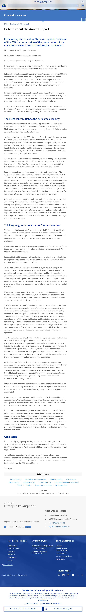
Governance (71, 479)
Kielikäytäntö (60, 559)
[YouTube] (73, 575)
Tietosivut (11, 551)
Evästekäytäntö (61, 553)
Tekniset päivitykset (39, 548)
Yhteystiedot (12, 557)
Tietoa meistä (12, 545)
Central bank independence (35, 479)
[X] (59, 575)
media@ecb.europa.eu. (61, 527)
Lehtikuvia (11, 554)
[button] (82, 2)
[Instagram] (68, 575)
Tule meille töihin (14, 548)
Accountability (15, 479)
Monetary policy (56, 479)
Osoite (10, 560)
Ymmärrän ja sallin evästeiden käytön (23, 609)
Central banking (45, 482)
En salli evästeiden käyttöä (63, 609)
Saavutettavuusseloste (64, 556)
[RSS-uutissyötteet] (82, 575)
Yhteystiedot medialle (16, 527)
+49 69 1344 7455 (58, 523)
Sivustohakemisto (8, 565)
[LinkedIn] (63, 575)
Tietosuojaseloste (31, 603)
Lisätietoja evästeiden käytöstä (52, 603)
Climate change (29, 482)
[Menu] (82, 5)
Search (77, 5)
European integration (43, 485)
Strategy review (61, 485)
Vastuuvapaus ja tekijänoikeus (42, 545)
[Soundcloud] (78, 575)
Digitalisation (14, 482)
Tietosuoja (59, 545)
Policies (28, 485)
